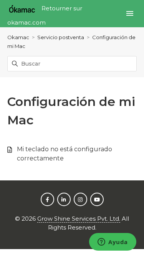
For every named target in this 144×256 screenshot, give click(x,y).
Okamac (18, 37)
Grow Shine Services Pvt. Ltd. (78, 218)
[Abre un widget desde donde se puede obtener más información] (112, 242)
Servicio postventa (60, 37)
